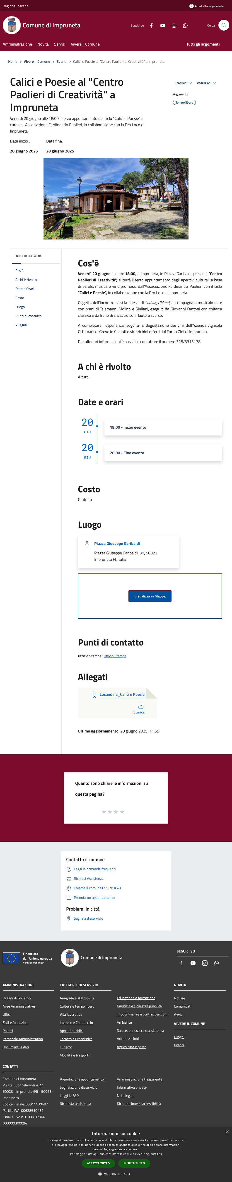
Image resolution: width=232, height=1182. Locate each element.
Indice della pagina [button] (28, 256)
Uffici (7, 1014)
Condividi (181, 82)
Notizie (179, 998)
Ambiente (124, 1022)
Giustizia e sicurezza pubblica (139, 1006)
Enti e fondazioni (16, 1022)
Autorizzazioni (128, 1038)
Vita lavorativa (71, 1014)
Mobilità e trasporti (74, 1055)
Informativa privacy (132, 1087)
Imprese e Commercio (76, 1022)
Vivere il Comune (37, 61)
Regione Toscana (15, 6)
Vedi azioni (204, 82)
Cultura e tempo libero (77, 1006)
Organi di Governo (17, 998)
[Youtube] (160, 25)
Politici (8, 1030)
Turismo (66, 1047)
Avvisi (178, 1014)
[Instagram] (172, 25)
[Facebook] (149, 25)
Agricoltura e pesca (131, 1046)
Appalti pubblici (71, 1030)
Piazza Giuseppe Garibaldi (117, 543)
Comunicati (182, 1006)
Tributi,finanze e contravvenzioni (142, 1014)
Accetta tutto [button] (98, 1163)
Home (12, 61)
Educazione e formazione (136, 998)
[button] (116, 1174)
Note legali (125, 1095)
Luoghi (179, 1036)
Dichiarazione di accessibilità (139, 1103)
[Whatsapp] (183, 25)
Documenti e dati (16, 1047)
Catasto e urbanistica (76, 1039)
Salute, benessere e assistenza (140, 1030)
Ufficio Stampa (115, 656)
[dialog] (116, 1154)
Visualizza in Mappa (150, 596)
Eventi (62, 61)
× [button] (227, 1132)
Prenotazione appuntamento (82, 1079)
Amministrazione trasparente (139, 1079)
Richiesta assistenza (75, 1103)
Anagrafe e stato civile (77, 998)
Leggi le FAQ (69, 1095)
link (159, 1154)
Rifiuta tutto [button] (134, 1163)
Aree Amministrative (19, 1006)
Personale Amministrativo (23, 1039)
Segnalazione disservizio (78, 1087)
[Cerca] (223, 25)
